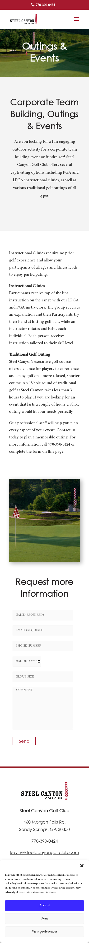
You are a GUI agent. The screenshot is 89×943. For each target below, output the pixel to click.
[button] (82, 865)
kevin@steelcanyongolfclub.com (44, 852)
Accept (44, 905)
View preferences (44, 931)
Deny (44, 918)
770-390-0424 (45, 5)
